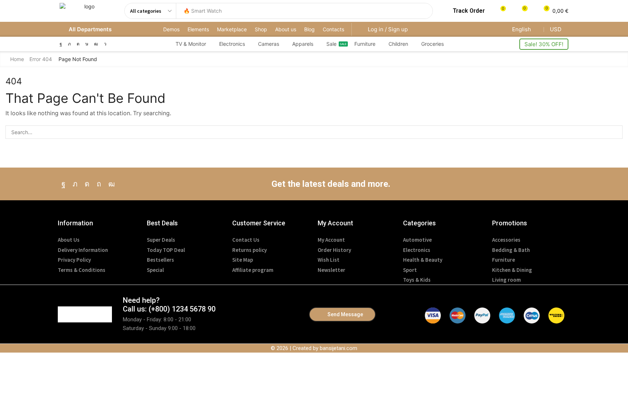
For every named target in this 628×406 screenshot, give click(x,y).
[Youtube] (96, 44)
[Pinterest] (99, 184)
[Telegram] (105, 44)
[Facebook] (61, 44)
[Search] (425, 11)
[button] (464, 11)
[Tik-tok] (86, 44)
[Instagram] (78, 44)
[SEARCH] (616, 132)
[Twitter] (69, 44)
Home (17, 59)
